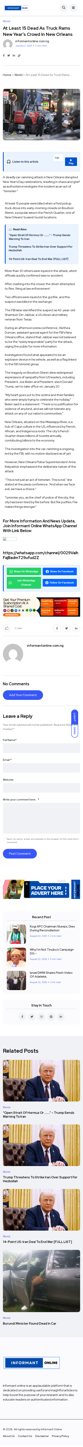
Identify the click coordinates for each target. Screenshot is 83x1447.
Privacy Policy (60, 1436)
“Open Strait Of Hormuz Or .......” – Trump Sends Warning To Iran (39, 236)
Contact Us (25, 1436)
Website (8, 779)
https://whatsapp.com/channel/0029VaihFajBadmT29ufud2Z (40, 555)
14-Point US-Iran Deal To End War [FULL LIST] (39, 259)
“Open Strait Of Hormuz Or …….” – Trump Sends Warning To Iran (38, 1115)
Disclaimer (42, 1436)
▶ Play (71, 162)
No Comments (16, 683)
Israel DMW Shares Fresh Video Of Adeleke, (51, 975)
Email (7, 760)
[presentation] (41, 358)
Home (7, 75)
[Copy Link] (19, 56)
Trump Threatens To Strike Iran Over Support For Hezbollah (41, 248)
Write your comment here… (21, 799)
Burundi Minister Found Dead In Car (29, 1324)
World (18, 75)
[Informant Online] (16, 8)
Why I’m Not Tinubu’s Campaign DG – (52, 951)
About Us (9, 1436)
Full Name (10, 740)
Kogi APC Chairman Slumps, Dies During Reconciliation (52, 928)
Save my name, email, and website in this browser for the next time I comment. (43, 840)
